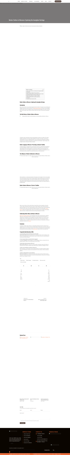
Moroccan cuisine (42, 260)
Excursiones (36, 1)
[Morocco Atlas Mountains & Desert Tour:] (35, 367)
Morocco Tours (24, 1)
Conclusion (28, 97)
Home (19, 1)
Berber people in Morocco (37, 108)
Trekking (30, 1)
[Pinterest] (39, 266)
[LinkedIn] (46, 266)
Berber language (28, 260)
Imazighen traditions (35, 260)
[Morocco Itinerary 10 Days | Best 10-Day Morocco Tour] (24, 367)
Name (21, 410)
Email (31, 410)
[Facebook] (23, 266)
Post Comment (23, 423)
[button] (24, 1)
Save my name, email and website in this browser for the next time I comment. (30, 420)
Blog (46, 1)
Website (42, 410)
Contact (49, 1)
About (42, 1)
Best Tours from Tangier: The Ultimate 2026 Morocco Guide (44, 399)
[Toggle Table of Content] (43, 89)
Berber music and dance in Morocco (25, 215)
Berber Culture (22, 260)
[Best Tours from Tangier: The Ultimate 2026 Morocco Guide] (45, 367)
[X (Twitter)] (31, 266)
